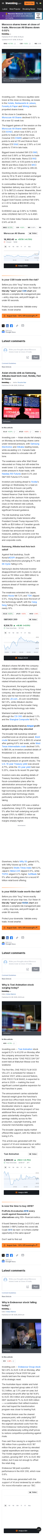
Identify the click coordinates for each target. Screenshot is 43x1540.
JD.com (13, 699)
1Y (21, 246)
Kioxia (11, 595)
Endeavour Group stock (29, 1367)
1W (9, 246)
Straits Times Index (23, 868)
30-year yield (24, 767)
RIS (34, 158)
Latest (4, 9)
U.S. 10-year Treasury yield (14, 764)
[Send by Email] (22, 325)
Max (29, 246)
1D (5, 246)
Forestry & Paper (10, 106)
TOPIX (5, 874)
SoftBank (32, 874)
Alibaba (20, 447)
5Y (25, 246)
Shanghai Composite (19, 719)
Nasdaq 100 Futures (11, 474)
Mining (25, 106)
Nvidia (34, 482)
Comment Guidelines (9, 363)
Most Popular (15, 9)
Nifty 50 (23, 861)
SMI (35, 152)
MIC (34, 165)
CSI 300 (18, 716)
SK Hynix (6, 564)
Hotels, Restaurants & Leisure (22, 103)
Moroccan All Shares (12, 117)
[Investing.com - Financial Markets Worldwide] (13, 3)
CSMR (18, 138)
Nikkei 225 (15, 871)
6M (17, 246)
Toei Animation (25, 1049)
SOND (9, 132)
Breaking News (29, 9)
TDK (29, 595)
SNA (16, 144)
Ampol (30, 726)
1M (13, 246)
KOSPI (12, 557)
